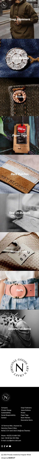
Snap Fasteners (26, 408)
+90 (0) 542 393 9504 (12, 438)
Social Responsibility (8, 415)
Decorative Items (27, 420)
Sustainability (6, 413)
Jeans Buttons (26, 410)
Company (4, 408)
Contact (3, 418)
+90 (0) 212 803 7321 (13, 435)
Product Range (6, 410)
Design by (8, 458)
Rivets (23, 413)
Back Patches (25, 418)
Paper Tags (24, 415)
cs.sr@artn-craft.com (13, 440)
